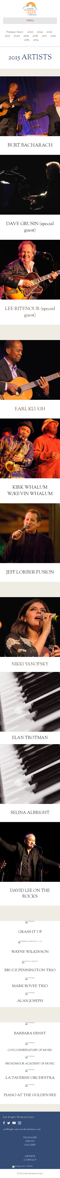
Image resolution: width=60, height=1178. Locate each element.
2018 (35, 36)
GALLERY (30, 1145)
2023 (49, 32)
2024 (40, 32)
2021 (7, 36)
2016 (53, 36)
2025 (30, 32)
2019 (26, 36)
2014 (35, 40)
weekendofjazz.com (30, 1129)
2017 (44, 36)
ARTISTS (30, 1156)
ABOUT (30, 1141)
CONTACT (30, 1160)
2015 (26, 40)
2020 (17, 36)
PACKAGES (30, 1137)
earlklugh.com (10, 1129)
